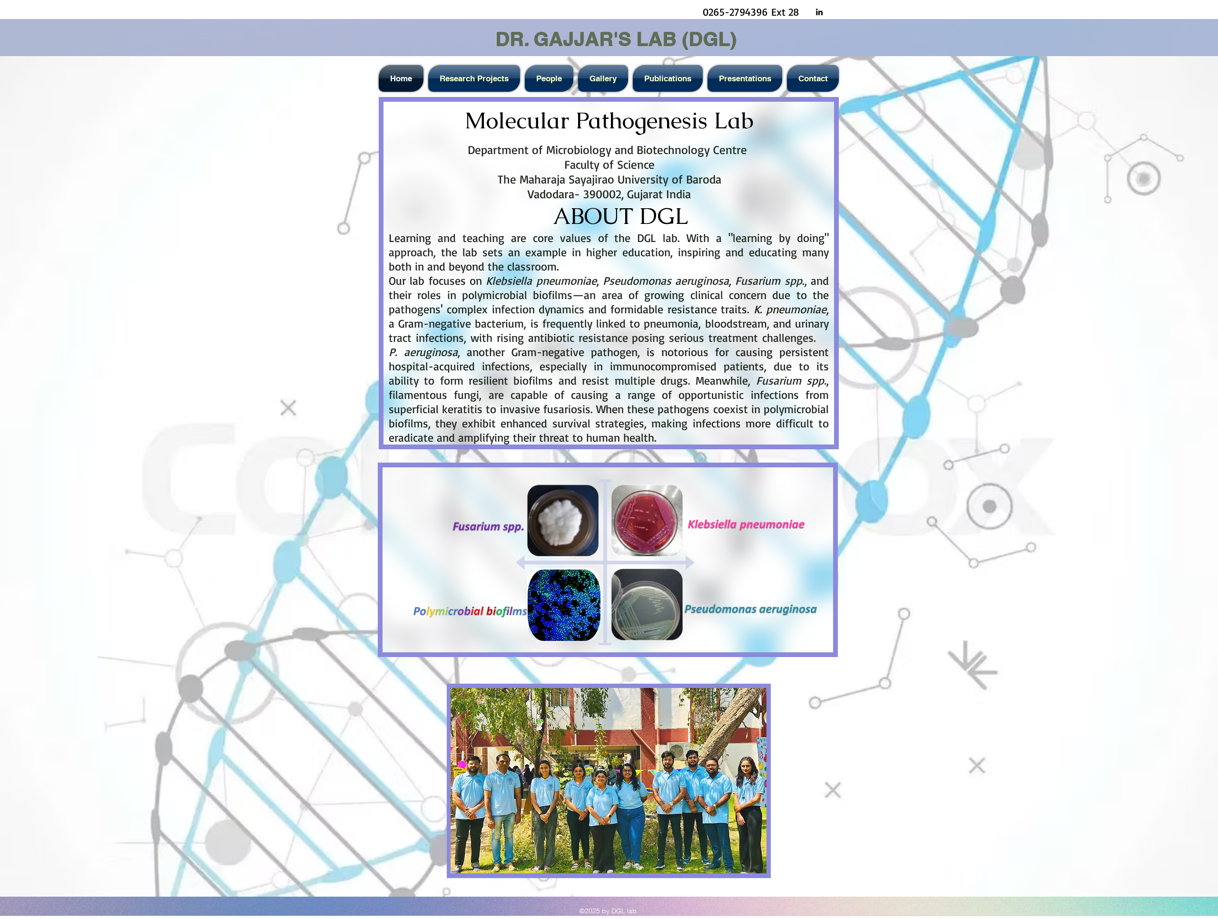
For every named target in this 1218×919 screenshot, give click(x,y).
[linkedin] (819, 12)
